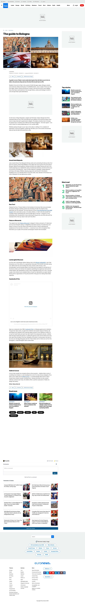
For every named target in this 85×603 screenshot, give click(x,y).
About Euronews (35, 570)
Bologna (20, 412)
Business (34, 5)
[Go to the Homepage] (5, 5)
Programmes (12, 588)
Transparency (35, 579)
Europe (17, 5)
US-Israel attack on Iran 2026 (37, 545)
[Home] (3, 30)
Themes (11, 568)
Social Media (29, 551)
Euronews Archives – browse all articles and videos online (14, 594)
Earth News (11, 30)
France (47, 548)
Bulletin (22, 572)
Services (22, 568)
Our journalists (12, 590)
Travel (39, 5)
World (22, 5)
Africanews (23, 585)
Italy (34, 412)
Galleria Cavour (25, 376)
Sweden (38, 551)
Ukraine (40, 548)
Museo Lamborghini (41, 262)
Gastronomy (13, 415)
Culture (49, 5)
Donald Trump (31, 548)
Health (58, 5)
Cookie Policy (35, 575)
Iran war (55, 548)
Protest (45, 551)
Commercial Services (36, 572)
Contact (33, 581)
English (3, 1)
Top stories (66, 87)
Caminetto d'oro (24, 324)
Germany (39, 554)
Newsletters (47, 576)
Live (82, 5)
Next (44, 5)
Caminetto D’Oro (29, 329)
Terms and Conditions (36, 574)
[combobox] (48, 2)
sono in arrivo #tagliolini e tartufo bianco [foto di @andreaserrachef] (23, 321)
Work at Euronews (36, 583)
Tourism (13, 412)
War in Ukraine (51, 545)
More (33, 568)
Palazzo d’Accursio (24, 223)
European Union (54, 551)
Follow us (23, 577)
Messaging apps (24, 581)
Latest (12, 5)
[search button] (41, 2)
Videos (10, 586)
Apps (22, 579)
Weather (22, 574)
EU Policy (28, 5)
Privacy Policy (35, 577)
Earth (53, 5)
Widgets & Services (25, 583)
